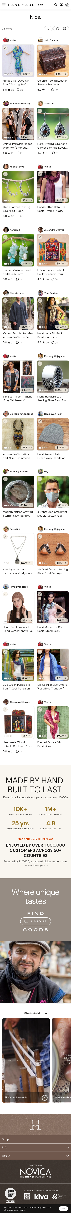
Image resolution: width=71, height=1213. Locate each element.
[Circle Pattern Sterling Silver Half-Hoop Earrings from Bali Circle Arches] (18, 187)
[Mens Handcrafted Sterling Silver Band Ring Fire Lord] (53, 377)
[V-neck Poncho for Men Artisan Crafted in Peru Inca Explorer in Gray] (18, 313)
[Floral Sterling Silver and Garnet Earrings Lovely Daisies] (53, 124)
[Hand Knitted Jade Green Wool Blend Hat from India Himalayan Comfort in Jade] (53, 434)
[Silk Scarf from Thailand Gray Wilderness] (18, 377)
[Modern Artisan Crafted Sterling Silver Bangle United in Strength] (18, 492)
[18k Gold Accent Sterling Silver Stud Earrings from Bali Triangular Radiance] (53, 549)
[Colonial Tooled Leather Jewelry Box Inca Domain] (53, 61)
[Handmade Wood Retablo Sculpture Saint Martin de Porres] (18, 722)
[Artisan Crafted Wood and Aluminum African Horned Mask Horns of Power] (18, 434)
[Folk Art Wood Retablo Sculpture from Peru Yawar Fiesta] (53, 250)
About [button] (6, 1155)
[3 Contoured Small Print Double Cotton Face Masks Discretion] (53, 492)
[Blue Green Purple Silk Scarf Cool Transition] (18, 665)
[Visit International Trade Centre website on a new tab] (59, 1196)
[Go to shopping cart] (67, 5)
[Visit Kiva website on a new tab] (41, 1196)
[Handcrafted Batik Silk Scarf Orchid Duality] (53, 187)
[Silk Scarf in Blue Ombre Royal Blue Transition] (53, 665)
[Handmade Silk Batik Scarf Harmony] (53, 313)
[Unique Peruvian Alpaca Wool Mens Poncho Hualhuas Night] (18, 124)
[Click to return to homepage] (25, 4)
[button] (3, 5)
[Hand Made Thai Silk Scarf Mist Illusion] (53, 607)
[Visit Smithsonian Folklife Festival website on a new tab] (27, 1196)
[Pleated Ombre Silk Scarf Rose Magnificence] (53, 722)
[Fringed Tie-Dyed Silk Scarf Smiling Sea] (18, 61)
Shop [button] (5, 1139)
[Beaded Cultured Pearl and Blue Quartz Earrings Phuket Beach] (18, 250)
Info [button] (4, 1147)
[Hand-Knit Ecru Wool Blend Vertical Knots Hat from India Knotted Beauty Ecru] (18, 607)
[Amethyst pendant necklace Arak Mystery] (18, 549)
